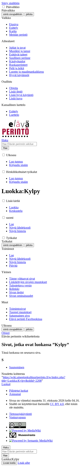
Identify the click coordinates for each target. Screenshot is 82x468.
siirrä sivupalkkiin (12, 14)
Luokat (6, 384)
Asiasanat (15, 394)
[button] (3, 7)
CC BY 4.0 (57, 404)
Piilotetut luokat (18, 390)
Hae (5, 148)
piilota (29, 14)
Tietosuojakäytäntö (20, 414)
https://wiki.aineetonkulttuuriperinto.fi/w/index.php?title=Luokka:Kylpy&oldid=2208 (33, 379)
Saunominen (16, 367)
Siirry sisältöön (10, 3)
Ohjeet (6, 333)
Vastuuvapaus (17, 417)
